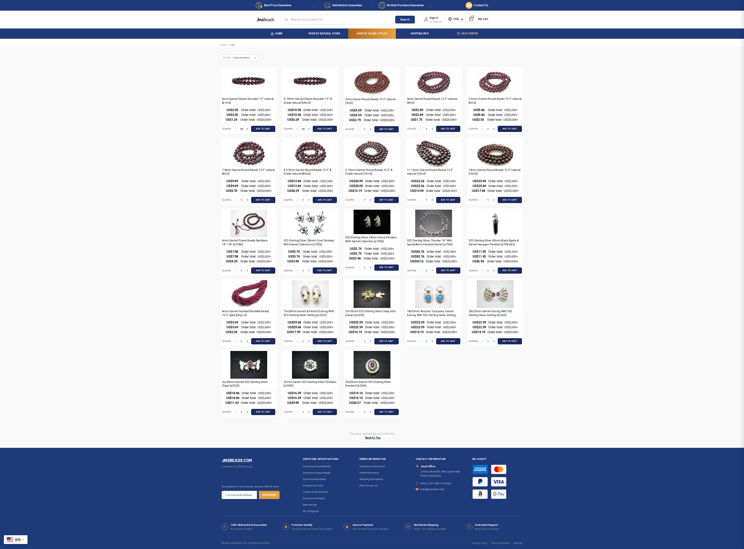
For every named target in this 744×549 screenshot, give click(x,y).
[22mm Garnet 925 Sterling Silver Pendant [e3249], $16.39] (310, 365)
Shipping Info (420, 33)
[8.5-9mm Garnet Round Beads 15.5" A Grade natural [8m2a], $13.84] (310, 153)
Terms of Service (500, 543)
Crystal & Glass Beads (315, 491)
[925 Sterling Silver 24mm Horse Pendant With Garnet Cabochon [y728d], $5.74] (372, 222)
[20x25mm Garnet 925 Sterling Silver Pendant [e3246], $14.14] (372, 365)
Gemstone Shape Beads (316, 472)
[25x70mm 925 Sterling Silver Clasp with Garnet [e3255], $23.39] (372, 294)
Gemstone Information (372, 466)
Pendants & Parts (313, 485)
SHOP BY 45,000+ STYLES (372, 33)
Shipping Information (371, 479)
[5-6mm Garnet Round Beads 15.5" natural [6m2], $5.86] (495, 82)
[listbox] (245, 58)
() (472, 17)
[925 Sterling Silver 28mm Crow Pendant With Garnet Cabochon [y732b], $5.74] (310, 223)
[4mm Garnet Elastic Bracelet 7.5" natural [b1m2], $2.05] (248, 82)
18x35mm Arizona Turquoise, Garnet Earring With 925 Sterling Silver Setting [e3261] (431, 315)
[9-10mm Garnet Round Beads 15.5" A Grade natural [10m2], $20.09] (372, 153)
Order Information (369, 472)
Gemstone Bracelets (314, 479)
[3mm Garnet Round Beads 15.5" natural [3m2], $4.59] (372, 82)
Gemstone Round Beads (317, 466)
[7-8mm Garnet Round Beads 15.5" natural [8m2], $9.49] (248, 153)
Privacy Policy (479, 543)
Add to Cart (263, 129)
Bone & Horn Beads (314, 498)
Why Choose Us (368, 485)
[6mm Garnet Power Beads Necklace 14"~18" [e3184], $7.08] (248, 223)
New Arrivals (310, 504)
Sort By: (226, 57)
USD (456, 19)
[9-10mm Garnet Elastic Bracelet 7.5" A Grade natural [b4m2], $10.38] (310, 82)
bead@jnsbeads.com (432, 489)
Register (437, 21)
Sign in (434, 17)
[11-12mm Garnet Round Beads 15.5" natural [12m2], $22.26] (433, 153)
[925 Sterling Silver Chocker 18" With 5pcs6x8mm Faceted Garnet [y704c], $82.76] (433, 223)
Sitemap (517, 543)
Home (278, 33)
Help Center (470, 33)
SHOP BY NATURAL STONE (324, 33)
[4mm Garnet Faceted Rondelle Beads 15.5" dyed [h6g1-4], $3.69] (248, 294)
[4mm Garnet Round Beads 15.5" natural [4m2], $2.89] (433, 82)
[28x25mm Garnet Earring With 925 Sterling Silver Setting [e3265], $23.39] (495, 294)
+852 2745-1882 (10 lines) (435, 483)
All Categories (311, 511)
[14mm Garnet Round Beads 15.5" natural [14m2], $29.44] (495, 153)
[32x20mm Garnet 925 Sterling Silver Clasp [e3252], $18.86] (248, 365)
